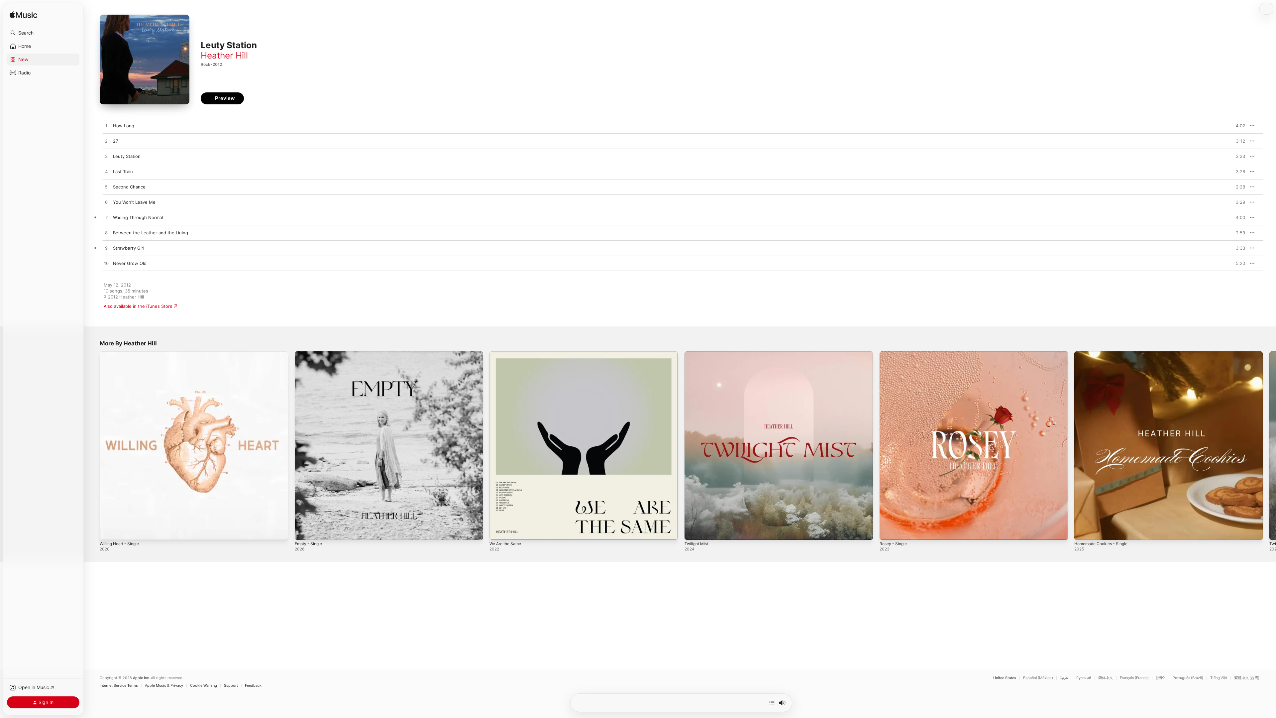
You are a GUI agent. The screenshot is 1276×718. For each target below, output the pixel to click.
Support (231, 685)
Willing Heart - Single (121, 354)
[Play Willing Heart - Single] (108, 532)
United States (1004, 678)
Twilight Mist (698, 354)
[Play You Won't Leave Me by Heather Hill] (106, 202)
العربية (1064, 678)
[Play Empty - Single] (303, 532)
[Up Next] (772, 702)
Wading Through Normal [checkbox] (138, 217)
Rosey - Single (894, 354)
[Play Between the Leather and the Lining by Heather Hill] (106, 233)
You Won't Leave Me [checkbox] (134, 202)
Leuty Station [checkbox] (127, 156)
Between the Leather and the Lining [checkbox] (150, 232)
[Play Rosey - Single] (888, 532)
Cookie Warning (203, 685)
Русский (1083, 678)
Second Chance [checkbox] (129, 186)
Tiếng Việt (1218, 678)
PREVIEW (1237, 126)
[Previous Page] (93, 445)
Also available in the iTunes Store (138, 306)
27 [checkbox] (115, 141)
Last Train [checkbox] (123, 171)
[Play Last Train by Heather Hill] (106, 172)
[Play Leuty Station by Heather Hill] (106, 157)
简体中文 (1105, 678)
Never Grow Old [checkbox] (130, 263)
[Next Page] (1269, 445)
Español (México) (1038, 678)
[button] (43, 33)
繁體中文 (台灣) (1246, 678)
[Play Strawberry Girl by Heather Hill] (106, 248)
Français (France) (1134, 678)
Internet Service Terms (119, 685)
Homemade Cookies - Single (1103, 354)
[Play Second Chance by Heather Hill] (106, 187)
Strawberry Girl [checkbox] (128, 248)
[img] (23, 15)
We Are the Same (507, 354)
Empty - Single (310, 354)
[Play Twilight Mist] (693, 532)
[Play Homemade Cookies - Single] (1083, 532)
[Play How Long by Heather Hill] (106, 126)
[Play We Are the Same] (498, 532)
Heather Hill (224, 55)
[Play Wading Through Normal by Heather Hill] (106, 218)
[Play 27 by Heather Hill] (106, 141)
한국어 (1161, 678)
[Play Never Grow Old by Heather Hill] (106, 264)
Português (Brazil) (1188, 678)
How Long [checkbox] (123, 125)
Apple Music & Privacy (164, 685)
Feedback (253, 685)
